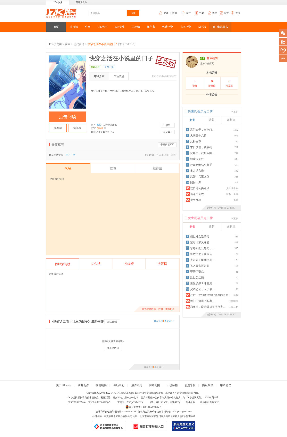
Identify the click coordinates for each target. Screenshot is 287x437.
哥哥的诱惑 (197, 271)
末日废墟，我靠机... (202, 147)
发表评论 (112, 321)
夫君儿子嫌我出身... (202, 260)
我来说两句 (113, 348)
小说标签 (172, 385)
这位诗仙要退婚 (199, 188)
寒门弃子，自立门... (202, 129)
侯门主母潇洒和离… (202, 301)
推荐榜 (162, 263)
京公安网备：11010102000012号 (145, 407)
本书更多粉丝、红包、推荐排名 (158, 309)
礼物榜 (129, 263)
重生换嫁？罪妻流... (202, 283)
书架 (201, 13)
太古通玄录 (197, 170)
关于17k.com (63, 385)
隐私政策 (207, 385)
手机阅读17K (167, 144)
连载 (211, 119)
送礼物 (77, 128)
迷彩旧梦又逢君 (199, 242)
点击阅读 (67, 116)
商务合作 (83, 385)
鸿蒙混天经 (197, 159)
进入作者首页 (207, 63)
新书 (192, 120)
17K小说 (57, 2)
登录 (166, 13)
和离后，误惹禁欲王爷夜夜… (208, 306)
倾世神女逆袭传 (199, 236)
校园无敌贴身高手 (201, 164)
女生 (67, 44)
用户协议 (225, 385)
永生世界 (195, 200)
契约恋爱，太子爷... (202, 289)
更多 (235, 111)
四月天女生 (81, 2)
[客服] (283, 50)
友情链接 (101, 385)
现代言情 (78, 44)
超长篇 (231, 119)
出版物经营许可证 (209, 402)
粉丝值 (211, 83)
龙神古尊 (195, 141)
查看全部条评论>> (164, 321)
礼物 (194, 83)
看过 (188, 13)
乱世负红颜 (197, 277)
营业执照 (190, 402)
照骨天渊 (195, 182)
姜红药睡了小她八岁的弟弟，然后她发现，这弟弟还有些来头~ (123, 91)
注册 (174, 13)
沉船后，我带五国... (202, 153)
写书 (226, 13)
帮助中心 (118, 385)
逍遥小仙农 (197, 194)
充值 (237, 13)
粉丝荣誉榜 (62, 264)
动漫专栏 (189, 385)
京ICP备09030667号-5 (99, 402)
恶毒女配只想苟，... (202, 248)
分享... (169, 132)
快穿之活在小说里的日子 (102, 44)
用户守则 (136, 385)
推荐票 (58, 128)
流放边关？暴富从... (202, 254)
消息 (214, 13)
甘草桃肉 (212, 58)
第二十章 (70, 155)
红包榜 (96, 263)
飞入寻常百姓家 (199, 265)
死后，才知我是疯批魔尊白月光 (209, 295)
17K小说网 (55, 44)
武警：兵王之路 (199, 176)
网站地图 (154, 385)
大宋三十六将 (198, 135)
